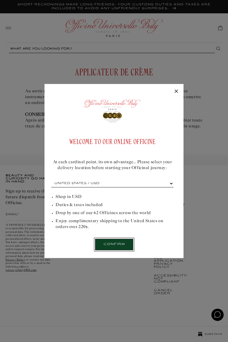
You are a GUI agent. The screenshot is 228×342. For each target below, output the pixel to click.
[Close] (176, 91)
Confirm (114, 244)
